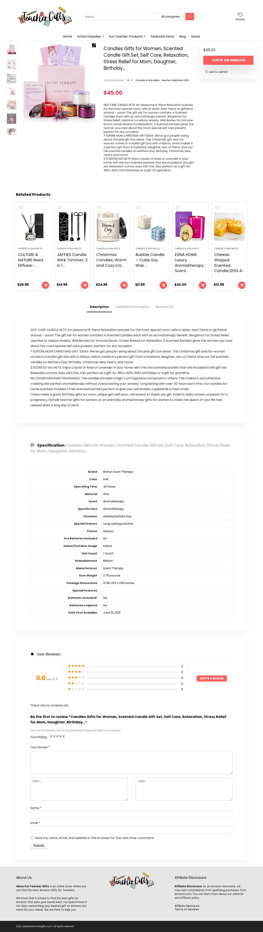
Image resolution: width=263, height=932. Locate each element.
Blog (182, 36)
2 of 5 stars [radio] (53, 736)
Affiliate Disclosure (187, 906)
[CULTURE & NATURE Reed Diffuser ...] (33, 226)
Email (35, 823)
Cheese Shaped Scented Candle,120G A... (229, 262)
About (195, 36)
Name (35, 808)
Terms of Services (187, 909)
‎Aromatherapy (113, 501)
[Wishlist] (240, 15)
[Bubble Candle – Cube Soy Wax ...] (151, 226)
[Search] (189, 16)
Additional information (132, 307)
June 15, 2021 (111, 613)
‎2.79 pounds (111, 575)
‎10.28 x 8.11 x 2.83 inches (118, 583)
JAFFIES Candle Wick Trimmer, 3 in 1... (72, 260)
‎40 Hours (109, 486)
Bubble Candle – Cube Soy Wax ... (150, 260)
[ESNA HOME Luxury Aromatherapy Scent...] (190, 226)
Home (67, 36)
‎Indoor (107, 546)
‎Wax (106, 494)
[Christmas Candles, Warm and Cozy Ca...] (111, 226)
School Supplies (89, 36)
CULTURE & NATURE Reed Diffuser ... (30, 260)
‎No (105, 538)
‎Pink (105, 479)
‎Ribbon (108, 561)
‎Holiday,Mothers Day (117, 516)
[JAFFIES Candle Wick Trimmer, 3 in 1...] (72, 226)
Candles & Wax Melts (147, 80)
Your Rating (38, 737)
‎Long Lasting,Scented (118, 524)
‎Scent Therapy (113, 568)
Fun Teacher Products (125, 36)
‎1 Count (108, 553)
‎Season (108, 531)
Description (99, 307)
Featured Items (162, 36)
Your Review (40, 747)
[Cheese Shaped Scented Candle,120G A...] (229, 226)
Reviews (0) (164, 307)
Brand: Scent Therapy (118, 472)
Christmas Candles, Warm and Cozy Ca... (111, 260)
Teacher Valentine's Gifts (175, 80)
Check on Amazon (228, 60)
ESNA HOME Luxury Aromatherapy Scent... (189, 262)
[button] (94, 45)
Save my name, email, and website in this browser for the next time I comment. (94, 838)
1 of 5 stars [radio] (51, 736)
